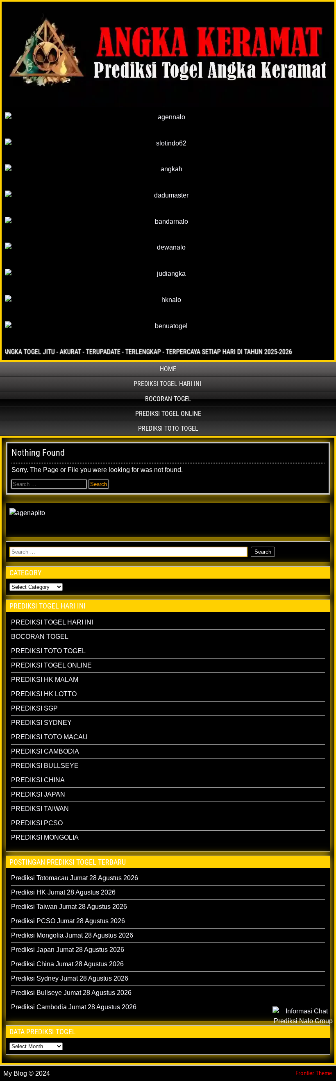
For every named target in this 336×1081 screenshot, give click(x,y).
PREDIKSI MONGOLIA (45, 837)
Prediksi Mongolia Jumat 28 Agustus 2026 (72, 935)
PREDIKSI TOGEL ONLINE (168, 414)
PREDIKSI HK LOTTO (44, 693)
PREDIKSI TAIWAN (40, 808)
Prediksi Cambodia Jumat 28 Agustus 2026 (73, 1007)
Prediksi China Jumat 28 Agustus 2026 (67, 964)
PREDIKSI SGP (34, 708)
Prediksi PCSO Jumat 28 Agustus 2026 (68, 920)
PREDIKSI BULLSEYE (45, 765)
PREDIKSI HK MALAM (44, 679)
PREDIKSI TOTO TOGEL (168, 428)
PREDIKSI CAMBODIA (45, 751)
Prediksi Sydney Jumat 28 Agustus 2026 (69, 978)
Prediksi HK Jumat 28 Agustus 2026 (63, 892)
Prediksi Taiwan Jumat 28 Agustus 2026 (69, 906)
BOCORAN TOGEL (168, 399)
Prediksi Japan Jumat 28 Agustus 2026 (67, 949)
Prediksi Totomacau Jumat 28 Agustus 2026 (74, 877)
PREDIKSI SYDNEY (41, 722)
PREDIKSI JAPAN (38, 794)
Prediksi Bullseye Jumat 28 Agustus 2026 (71, 992)
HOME (168, 369)
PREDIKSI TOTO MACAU (49, 737)
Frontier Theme (313, 1073)
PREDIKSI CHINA (38, 780)
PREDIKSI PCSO (37, 823)
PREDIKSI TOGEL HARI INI (167, 384)
